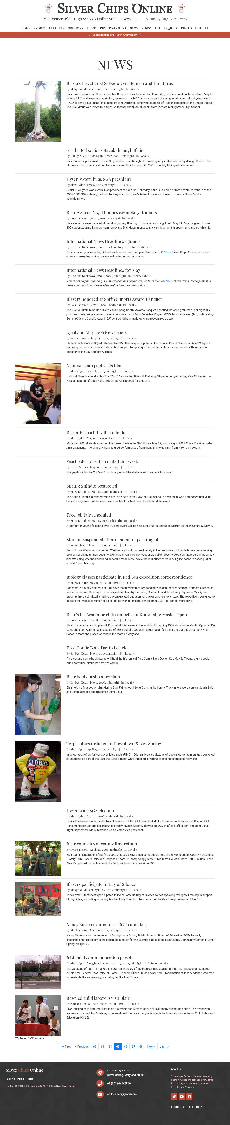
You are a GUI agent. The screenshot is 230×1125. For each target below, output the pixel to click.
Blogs (92, 28)
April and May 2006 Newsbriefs (96, 332)
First (67, 1046)
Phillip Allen (78, 156)
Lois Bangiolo (79, 218)
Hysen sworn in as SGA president (98, 179)
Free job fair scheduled (88, 515)
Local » (134, 89)
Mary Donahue (80, 492)
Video (146, 28)
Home (26, 28)
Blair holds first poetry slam (93, 676)
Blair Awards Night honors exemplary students (111, 212)
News (134, 28)
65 (119, 1046)
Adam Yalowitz (79, 338)
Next (150, 1046)
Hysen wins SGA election (90, 810)
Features (57, 28)
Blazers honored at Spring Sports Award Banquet (114, 299)
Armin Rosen (78, 545)
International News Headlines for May (103, 270)
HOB (198, 28)
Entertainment (113, 28)
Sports (40, 28)
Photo (186, 28)
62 (94, 1046)
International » (142, 247)
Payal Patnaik (79, 467)
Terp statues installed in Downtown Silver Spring (114, 743)
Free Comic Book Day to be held (97, 647)
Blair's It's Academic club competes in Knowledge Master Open (126, 614)
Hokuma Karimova (82, 247)
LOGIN (199, 1107)
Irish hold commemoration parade (100, 958)
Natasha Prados (80, 1004)
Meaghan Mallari (81, 89)
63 (102, 1046)
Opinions (76, 28)
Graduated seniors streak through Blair (104, 150)
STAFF (190, 1107)
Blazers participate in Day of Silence (101, 884)
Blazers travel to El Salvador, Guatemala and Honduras (119, 83)
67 (133, 1046)
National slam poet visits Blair (94, 365)
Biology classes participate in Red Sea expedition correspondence (129, 577)
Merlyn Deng (79, 583)
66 (125, 1046)
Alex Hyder (77, 185)
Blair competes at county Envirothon (101, 844)
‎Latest (10, 1079)
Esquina (171, 28)
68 (141, 1046)
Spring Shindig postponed (91, 486)
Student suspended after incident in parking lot (112, 539)
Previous (83, 1046)
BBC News (164, 252)
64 (110, 1046)
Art (158, 28)
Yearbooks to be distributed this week (102, 461)
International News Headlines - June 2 (103, 241)
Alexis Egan (95, 156)
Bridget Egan (79, 653)
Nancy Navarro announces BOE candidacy (107, 924)
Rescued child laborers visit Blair (98, 998)
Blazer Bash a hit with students (95, 432)
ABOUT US (177, 1107)
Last (163, 1046)
